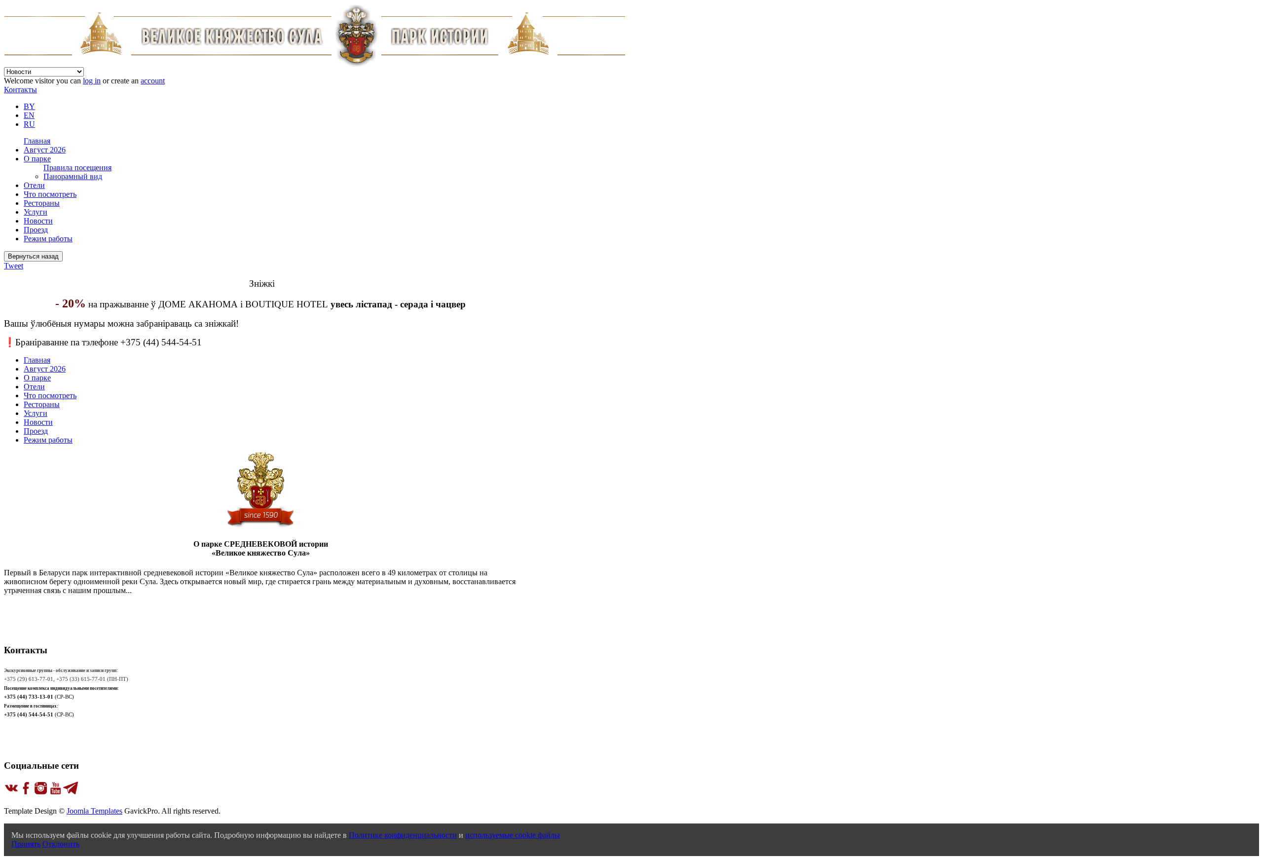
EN (29, 115)
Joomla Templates (94, 811)
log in (92, 80)
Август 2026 (45, 150)
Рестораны (42, 203)
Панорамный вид (72, 176)
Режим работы (48, 238)
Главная (37, 141)
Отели (34, 185)
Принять (25, 844)
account (153, 80)
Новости (38, 221)
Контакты (20, 89)
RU (29, 124)
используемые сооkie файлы (512, 835)
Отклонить (60, 844)
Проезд (36, 229)
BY (29, 106)
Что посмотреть (50, 194)
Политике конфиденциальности (403, 835)
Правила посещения (77, 167)
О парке (37, 158)
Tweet (13, 266)
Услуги (35, 212)
